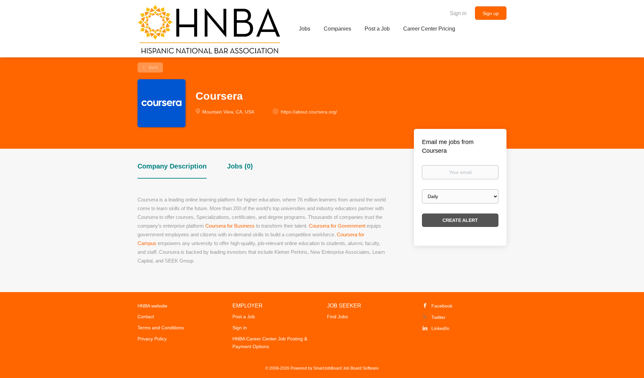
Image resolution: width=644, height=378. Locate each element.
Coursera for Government (337, 226)
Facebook (441, 306)
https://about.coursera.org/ (309, 111)
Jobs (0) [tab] (240, 166)
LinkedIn (440, 328)
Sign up (491, 13)
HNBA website (152, 306)
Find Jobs (337, 316)
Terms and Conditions (161, 327)
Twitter (438, 317)
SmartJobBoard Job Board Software (346, 368)
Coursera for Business (230, 226)
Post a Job (243, 316)
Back (153, 67)
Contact (146, 316)
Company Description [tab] (172, 166)
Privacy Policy (152, 338)
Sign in (458, 13)
